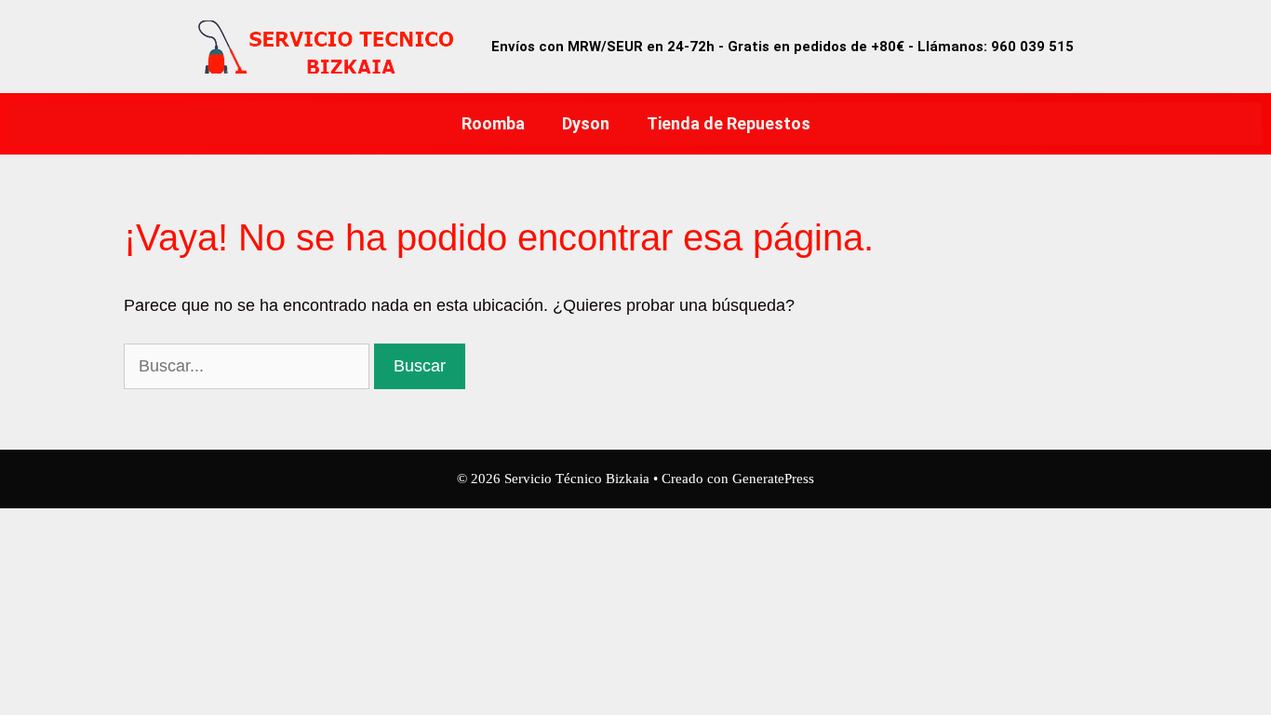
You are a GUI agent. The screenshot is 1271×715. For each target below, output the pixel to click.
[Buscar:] (249, 366)
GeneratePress (773, 478)
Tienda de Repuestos (728, 123)
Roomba (493, 123)
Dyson (585, 123)
